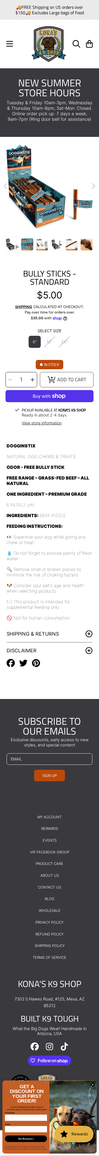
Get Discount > (26, 1139)
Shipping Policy (50, 945)
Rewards (49, 828)
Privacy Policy (49, 922)
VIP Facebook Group (49, 852)
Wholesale (50, 910)
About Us (49, 875)
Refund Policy (49, 934)
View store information (42, 423)
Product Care (49, 863)
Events (50, 840)
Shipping (23, 306)
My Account (49, 817)
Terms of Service (49, 957)
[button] (10, 44)
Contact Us (49, 887)
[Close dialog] (92, 1084)
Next (93, 186)
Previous (6, 186)
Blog (49, 898)
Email (7, 1124)
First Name (10, 1113)
